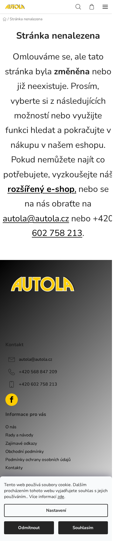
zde (60, 497)
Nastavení (56, 510)
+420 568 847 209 (38, 372)
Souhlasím (83, 528)
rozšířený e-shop (41, 189)
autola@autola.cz (36, 218)
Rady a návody (19, 435)
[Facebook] (11, 399)
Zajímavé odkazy (21, 443)
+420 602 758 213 (38, 384)
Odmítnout (29, 528)
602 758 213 (57, 233)
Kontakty (14, 468)
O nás (10, 427)
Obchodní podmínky (24, 452)
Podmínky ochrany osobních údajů (38, 460)
